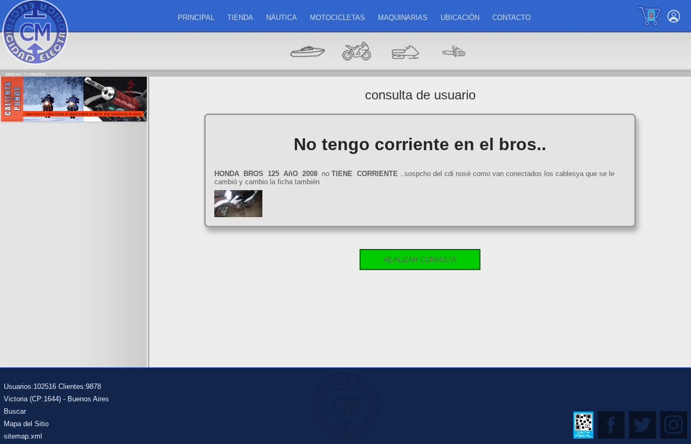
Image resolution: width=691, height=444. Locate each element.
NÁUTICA (281, 18)
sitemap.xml (23, 436)
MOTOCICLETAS (337, 18)
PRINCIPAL (196, 18)
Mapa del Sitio (26, 424)
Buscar (15, 411)
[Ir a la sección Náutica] (307, 68)
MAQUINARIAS (403, 18)
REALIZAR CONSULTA (420, 259)
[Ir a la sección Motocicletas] (356, 68)
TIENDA (240, 18)
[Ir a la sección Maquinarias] (405, 68)
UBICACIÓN (460, 18)
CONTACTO (511, 18)
